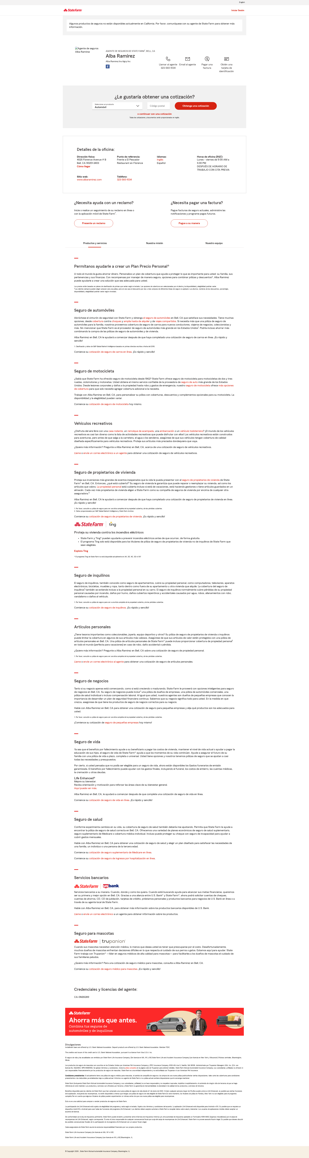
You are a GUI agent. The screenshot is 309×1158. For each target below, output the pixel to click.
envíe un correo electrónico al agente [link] (103, 661)
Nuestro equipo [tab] (214, 243)
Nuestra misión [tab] (154, 243)
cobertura (97, 321)
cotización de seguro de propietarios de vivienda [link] (115, 516)
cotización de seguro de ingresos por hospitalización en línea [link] (122, 858)
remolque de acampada (141, 431)
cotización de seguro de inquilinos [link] (107, 607)
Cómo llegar (83, 166)
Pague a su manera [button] (189, 223)
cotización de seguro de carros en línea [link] (110, 352)
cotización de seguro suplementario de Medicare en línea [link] (120, 852)
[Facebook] (108, 66)
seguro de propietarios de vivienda (201, 480)
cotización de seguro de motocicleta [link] (109, 404)
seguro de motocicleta (198, 385)
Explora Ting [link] (81, 551)
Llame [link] (77, 453)
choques (116, 321)
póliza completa (130, 1068)
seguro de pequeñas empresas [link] (121, 722)
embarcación (167, 431)
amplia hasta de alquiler (137, 321)
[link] (187, 67)
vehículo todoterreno (191, 431)
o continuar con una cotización (154, 114)
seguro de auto (189, 382)
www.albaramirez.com (89, 179)
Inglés (160, 159)
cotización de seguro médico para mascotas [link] (113, 969)
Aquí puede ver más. (85, 788)
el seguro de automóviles (156, 318)
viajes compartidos (166, 321)
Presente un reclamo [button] (93, 223)
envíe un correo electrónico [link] (98, 914)
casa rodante (115, 431)
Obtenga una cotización (196, 106)
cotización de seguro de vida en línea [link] (109, 800)
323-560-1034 (124, 179)
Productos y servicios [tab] (95, 243)
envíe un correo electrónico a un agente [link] (105, 453)
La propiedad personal (109, 486)
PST (219, 156)
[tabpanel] (154, 164)
